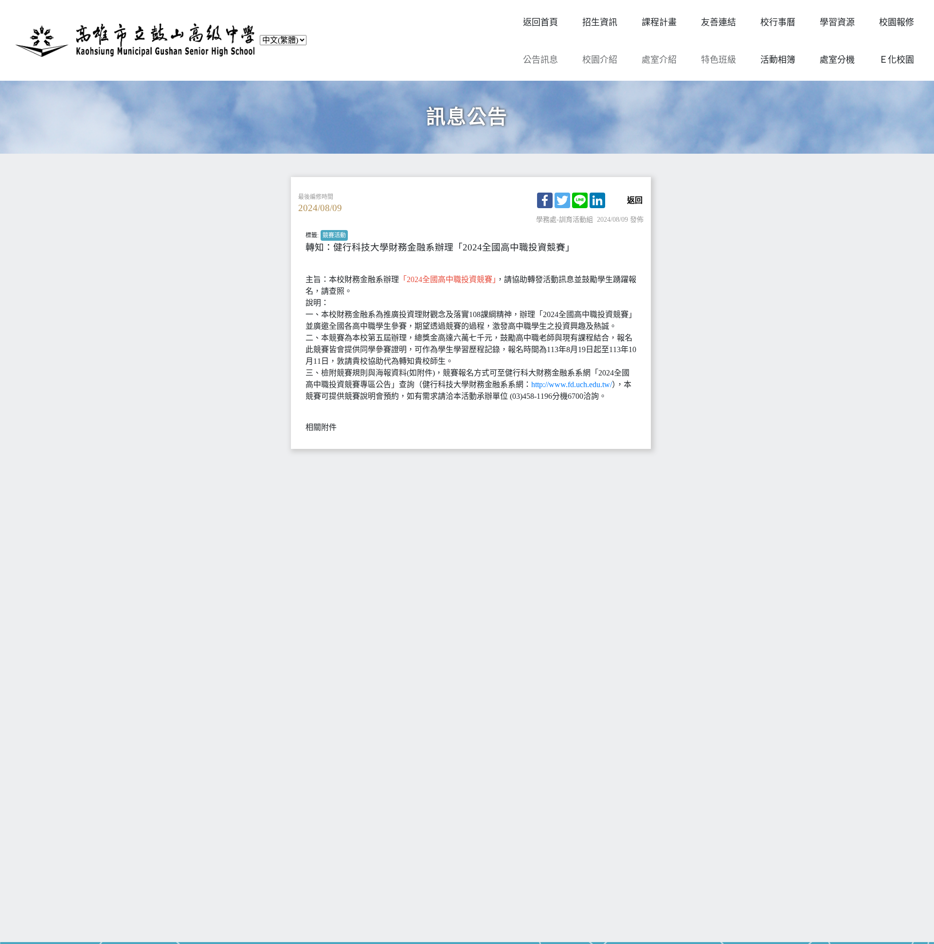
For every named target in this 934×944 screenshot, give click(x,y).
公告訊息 (540, 60)
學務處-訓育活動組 (564, 219)
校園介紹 (599, 60)
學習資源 (837, 22)
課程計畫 (659, 22)
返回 (635, 200)
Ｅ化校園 (896, 60)
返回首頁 (540, 22)
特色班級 (718, 60)
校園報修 (896, 22)
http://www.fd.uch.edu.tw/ (571, 384)
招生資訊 (599, 22)
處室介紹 (659, 60)
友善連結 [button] (718, 22)
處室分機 (837, 60)
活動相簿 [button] (777, 60)
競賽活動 (334, 235)
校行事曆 (777, 22)
